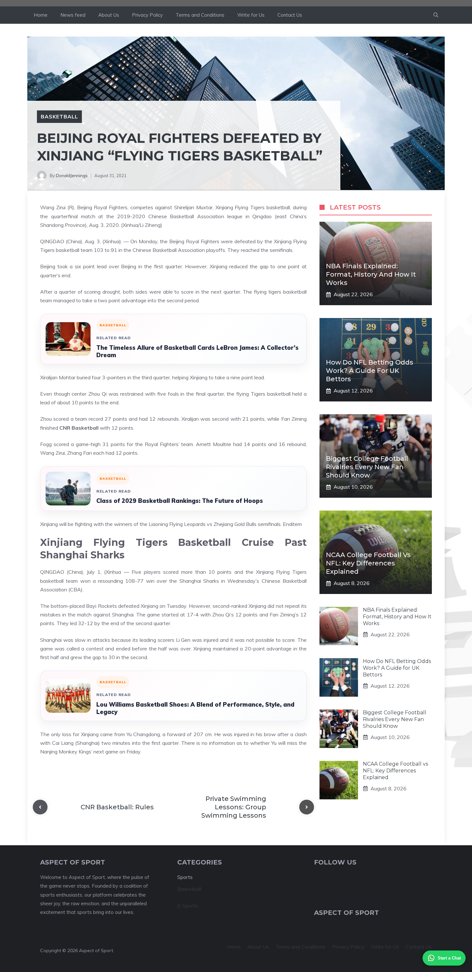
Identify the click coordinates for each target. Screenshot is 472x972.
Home (41, 15)
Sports (185, 877)
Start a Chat (449, 958)
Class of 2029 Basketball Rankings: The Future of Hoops (179, 500)
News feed (72, 15)
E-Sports (187, 905)
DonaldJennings (72, 175)
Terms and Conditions (200, 15)
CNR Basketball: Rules (117, 807)
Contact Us (289, 15)
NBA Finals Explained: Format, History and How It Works (371, 274)
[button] (436, 15)
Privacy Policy (147, 15)
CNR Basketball (79, 428)
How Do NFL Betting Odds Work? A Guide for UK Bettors (369, 370)
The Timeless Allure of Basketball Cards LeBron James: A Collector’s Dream (197, 351)
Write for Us (251, 15)
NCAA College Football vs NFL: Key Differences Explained (368, 563)
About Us (108, 15)
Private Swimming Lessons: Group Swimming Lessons (233, 807)
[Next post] (306, 807)
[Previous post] (40, 807)
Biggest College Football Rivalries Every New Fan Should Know (367, 467)
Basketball (59, 116)
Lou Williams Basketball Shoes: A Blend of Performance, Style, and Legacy (195, 708)
